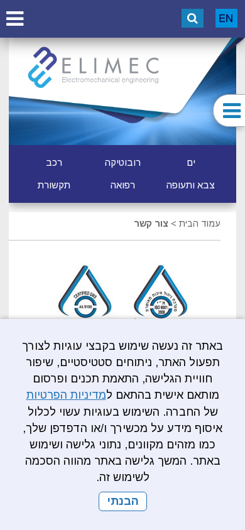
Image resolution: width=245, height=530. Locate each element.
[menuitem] (190, 162)
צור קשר (151, 224)
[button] (14, 18)
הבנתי (123, 501)
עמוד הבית (199, 224)
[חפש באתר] (192, 18)
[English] (226, 18)
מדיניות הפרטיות (66, 395)
